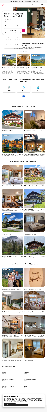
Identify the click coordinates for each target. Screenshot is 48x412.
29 (17, 44)
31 (6, 46)
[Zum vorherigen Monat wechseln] (6, 30)
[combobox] (14, 23)
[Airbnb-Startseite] (5, 5)
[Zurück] (21, 51)
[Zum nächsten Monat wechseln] (19, 30)
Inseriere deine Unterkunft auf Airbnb (36, 4)
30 (19, 44)
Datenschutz (18, 410)
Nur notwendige (22, 404)
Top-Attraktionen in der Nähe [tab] (22, 368)
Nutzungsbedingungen (26, 410)
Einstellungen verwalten (34, 404)
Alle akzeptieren (10, 404)
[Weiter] (26, 51)
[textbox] (9, 27)
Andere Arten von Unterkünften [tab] (8, 368)
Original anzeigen (34, 1)
